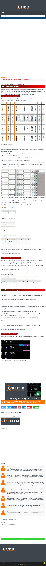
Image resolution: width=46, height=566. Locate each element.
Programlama (15, 412)
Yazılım (3, 77)
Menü (3, 12)
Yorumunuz (3, 522)
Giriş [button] (23, 2)
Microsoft (10, 412)
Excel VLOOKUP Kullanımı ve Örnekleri (32, 166)
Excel (6, 412)
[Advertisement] (23, 28)
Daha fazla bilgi (25, 564)
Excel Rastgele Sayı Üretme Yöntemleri (21, 263)
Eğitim (20, 412)
